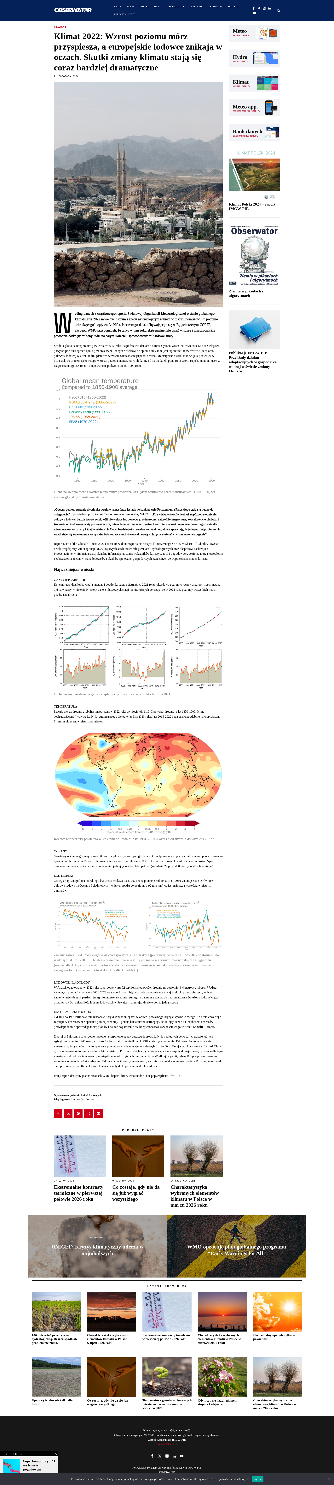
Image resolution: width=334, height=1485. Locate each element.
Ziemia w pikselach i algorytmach (246, 293)
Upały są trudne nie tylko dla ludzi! (52, 1402)
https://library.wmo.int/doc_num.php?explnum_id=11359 (146, 1075)
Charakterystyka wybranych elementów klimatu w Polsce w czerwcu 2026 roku (219, 1339)
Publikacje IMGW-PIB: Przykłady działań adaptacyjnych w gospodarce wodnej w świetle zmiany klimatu (253, 362)
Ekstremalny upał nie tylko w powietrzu (274, 1337)
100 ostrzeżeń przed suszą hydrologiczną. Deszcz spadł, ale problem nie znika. (55, 1339)
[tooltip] (253, 8)
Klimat (60, 27)
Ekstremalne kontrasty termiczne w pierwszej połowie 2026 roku (78, 1193)
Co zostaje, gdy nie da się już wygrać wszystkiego (136, 1193)
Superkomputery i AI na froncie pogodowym (39, 1465)
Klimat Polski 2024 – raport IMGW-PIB (252, 206)
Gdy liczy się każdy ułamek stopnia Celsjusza (217, 1402)
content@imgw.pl (167, 1444)
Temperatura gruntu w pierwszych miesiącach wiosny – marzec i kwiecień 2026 (167, 1404)
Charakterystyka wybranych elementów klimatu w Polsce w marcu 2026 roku (194, 1196)
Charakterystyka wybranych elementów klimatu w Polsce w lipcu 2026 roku (107, 1339)
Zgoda (258, 1479)
